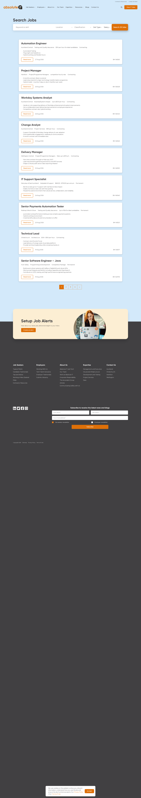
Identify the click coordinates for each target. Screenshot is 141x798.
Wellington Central (27, 156)
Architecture (35, 237)
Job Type (96, 27)
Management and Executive (92, 369)
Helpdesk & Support (47, 183)
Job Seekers (30, 7)
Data (84, 380)
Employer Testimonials (43, 374)
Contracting (83, 47)
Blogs (87, 7)
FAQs (14, 380)
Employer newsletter (101, 422)
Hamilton (24, 74)
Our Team (60, 7)
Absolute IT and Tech (67, 369)
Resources (78, 7)
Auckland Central (27, 47)
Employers (40, 7)
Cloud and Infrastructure (91, 372)
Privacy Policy (31, 442)
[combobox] (64, 27)
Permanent (79, 183)
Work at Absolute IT (66, 374)
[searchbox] (64, 27)
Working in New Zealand (21, 377)
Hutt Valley (25, 265)
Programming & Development (40, 265)
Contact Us (95, 7)
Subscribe (90, 427)
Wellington (110, 377)
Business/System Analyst (42, 102)
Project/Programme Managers (39, 74)
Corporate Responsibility (68, 377)
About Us (51, 7)
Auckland (110, 369)
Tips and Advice (18, 374)
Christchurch (25, 237)
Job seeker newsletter (62, 422)
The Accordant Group (67, 380)
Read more (27, 59)
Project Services (39, 129)
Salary (106, 27)
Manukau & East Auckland (30, 183)
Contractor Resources (121, 1)
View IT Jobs (131, 7)
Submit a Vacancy (42, 377)
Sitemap (24, 442)
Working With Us (41, 369)
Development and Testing (91, 374)
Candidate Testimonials (20, 372)
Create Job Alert (133, 1)
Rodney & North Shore (28, 210)
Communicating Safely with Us (70, 386)
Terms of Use (40, 442)
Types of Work (17, 369)
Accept (89, 791)
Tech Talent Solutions (43, 372)
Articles (62, 383)
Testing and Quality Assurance (44, 47)
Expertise (69, 7)
